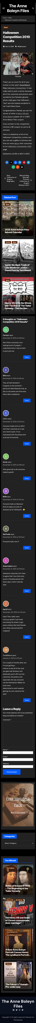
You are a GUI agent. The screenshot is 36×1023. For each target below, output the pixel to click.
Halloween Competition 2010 (19, 146)
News (6, 27)
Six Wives (19, 900)
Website (6, 764)
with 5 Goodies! (18, 812)
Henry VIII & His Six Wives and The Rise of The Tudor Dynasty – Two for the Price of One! (18, 307)
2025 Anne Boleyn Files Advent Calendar (17, 231)
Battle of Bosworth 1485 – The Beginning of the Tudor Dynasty (18, 888)
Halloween (22, 47)
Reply (27, 357)
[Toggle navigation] (3, 8)
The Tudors (10, 868)
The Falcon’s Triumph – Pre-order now (17, 985)
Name (5, 750)
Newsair (29, 1017)
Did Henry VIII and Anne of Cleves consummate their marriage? (18, 920)
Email (5, 757)
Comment (7, 720)
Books (8, 242)
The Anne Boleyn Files (18, 8)
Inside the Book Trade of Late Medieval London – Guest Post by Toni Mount (18, 268)
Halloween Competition (16, 88)
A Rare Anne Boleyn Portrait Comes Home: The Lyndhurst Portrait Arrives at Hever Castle (17, 953)
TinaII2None (7, 655)
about (16, 143)
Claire (5, 419)
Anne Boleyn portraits (14, 935)
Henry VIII (9, 900)
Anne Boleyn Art (12, 932)
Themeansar (17, 1020)
